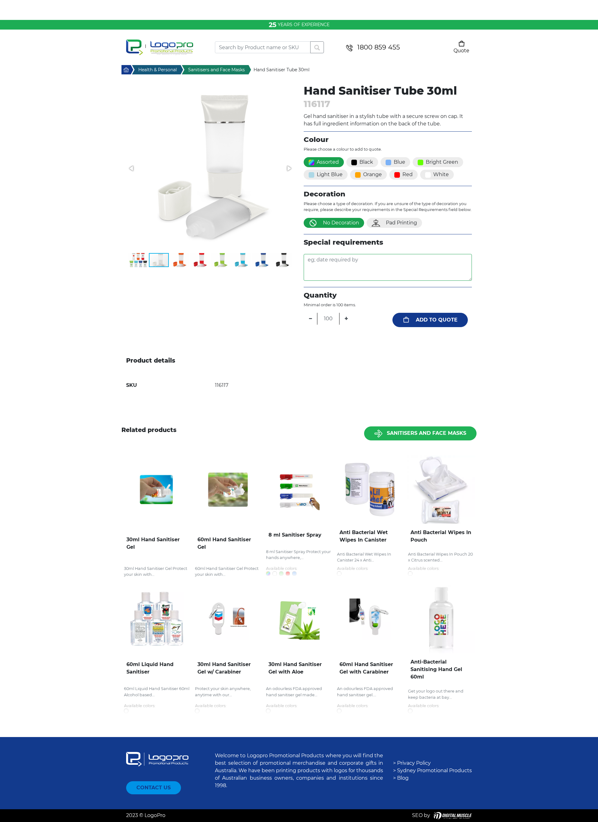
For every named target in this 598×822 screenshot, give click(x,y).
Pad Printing (401, 223)
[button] (210, 168)
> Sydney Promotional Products (432, 770)
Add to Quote (437, 320)
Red (407, 174)
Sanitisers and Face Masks (426, 433)
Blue (399, 162)
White (441, 174)
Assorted (328, 162)
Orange (372, 174)
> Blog (401, 778)
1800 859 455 (378, 47)
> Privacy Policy (412, 763)
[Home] (165, 47)
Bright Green (442, 162)
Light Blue (330, 174)
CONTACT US (153, 788)
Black (366, 162)
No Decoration (341, 223)
